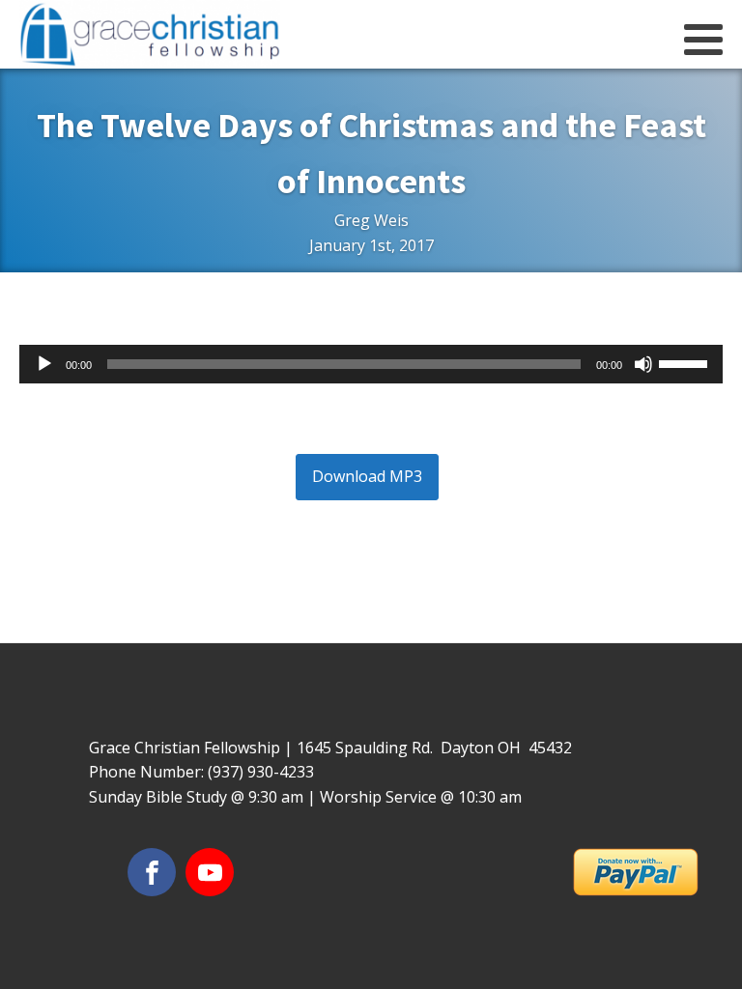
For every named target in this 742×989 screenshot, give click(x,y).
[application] (371, 364)
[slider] (686, 362)
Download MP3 (367, 476)
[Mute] (643, 364)
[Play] (44, 364)
